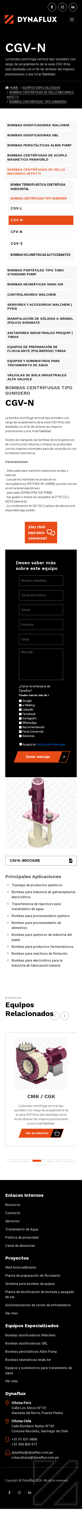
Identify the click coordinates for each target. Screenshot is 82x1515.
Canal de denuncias (20, 1246)
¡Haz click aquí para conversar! (37, 532)
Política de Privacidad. (51, 744)
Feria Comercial (32, 731)
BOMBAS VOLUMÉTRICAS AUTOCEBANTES (40, 254)
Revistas (28, 736)
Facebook (29, 714)
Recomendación (33, 727)
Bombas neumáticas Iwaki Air (28, 1360)
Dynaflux (28, 1480)
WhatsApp (29, 722)
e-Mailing (28, 705)
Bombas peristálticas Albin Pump (31, 1352)
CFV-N (16, 232)
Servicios (12, 1221)
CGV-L (16, 208)
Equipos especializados (41, 88)
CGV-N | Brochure (25, 861)
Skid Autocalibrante (20, 1267)
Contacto (12, 1213)
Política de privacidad (21, 1237)
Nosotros (12, 1205)
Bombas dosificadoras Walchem (30, 1335)
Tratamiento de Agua (21, 1229)
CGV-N (17, 220)
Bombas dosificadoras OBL (26, 1343)
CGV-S (17, 244)
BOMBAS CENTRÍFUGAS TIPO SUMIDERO (37, 102)
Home (14, 88)
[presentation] (64, 1016)
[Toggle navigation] (72, 19)
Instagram (29, 718)
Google (27, 700)
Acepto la (44, 744)
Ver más (11, 1313)
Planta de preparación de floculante (32, 1276)
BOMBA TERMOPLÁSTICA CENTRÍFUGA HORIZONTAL (38, 187)
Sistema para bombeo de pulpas (30, 1284)
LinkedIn (27, 709)
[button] (70, 1161)
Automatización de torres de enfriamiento (38, 1305)
